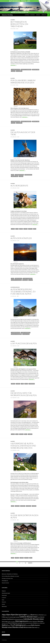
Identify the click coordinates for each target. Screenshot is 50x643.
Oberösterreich (5, 623)
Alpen (13, 174)
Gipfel (39, 617)
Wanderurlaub (17, 627)
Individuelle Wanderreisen (26, 69)
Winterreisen (27, 627)
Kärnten (9, 621)
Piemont (13, 383)
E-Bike (3, 617)
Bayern (21, 228)
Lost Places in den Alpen (24, 343)
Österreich (4, 602)
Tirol (35, 228)
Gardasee (17, 617)
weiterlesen (14, 65)
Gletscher (42, 617)
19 (25, 562)
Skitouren (38, 623)
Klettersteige (4, 621)
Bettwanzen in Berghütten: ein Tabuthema (19, 24)
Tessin (9, 625)
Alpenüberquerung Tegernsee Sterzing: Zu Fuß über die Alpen (23, 291)
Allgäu (13, 228)
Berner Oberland (18, 278)
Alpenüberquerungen (16, 69)
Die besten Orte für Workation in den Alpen (24, 394)
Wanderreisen (31, 383)
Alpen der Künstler (21, 238)
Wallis (26, 383)
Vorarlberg (28, 625)
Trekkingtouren (36, 69)
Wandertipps (4, 606)
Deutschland (4, 595)
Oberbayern (34, 621)
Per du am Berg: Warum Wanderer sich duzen (23, 81)
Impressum (38, 14)
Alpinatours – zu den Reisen (30, 14)
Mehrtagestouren (21, 621)
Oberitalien (40, 621)
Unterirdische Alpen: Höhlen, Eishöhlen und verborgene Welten (23, 445)
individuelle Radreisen (18, 619)
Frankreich (4, 597)
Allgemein (13, 19)
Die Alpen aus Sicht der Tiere (23, 133)
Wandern (21, 176)
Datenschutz (44, 14)
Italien (3, 599)
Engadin (6, 617)
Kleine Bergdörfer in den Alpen (24, 516)
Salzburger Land (21, 623)
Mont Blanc (30, 621)
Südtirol (30, 228)
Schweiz (25, 228)
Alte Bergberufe (19, 185)
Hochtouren (10, 619)
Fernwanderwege (28, 174)
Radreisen (15, 623)
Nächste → (30, 562)
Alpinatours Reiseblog (7, 15)
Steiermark (42, 623)
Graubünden (4, 619)
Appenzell (29, 614)
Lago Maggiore (13, 621)
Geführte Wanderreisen (27, 278)
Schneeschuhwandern (29, 623)
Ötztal (38, 627)
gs (17, 28)
